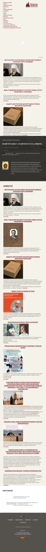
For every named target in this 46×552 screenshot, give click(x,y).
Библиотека (5, 6)
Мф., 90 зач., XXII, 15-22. (14, 154)
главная (10, 519)
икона (38, 162)
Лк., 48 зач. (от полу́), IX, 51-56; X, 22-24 (32, 153)
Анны (25, 169)
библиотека (19, 519)
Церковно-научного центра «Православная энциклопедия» (26, 411)
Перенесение (33, 162)
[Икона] (5, 173)
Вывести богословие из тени (23, 291)
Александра (13, 169)
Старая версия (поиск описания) (10, 26)
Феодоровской (35, 169)
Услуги (4, 19)
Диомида (20, 166)
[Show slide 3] (41, 57)
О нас (4, 8)
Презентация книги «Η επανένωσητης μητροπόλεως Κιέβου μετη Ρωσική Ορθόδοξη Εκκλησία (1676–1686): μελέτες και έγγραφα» (23, 451)
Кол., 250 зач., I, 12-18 (9, 153)
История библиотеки (7, 9)
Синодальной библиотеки (24, 406)
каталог (35, 519)
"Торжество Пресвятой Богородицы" (18, 171)
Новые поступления (7, 5)
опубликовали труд (35, 413)
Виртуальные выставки (8, 17)
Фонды (5, 13)
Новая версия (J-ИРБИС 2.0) (9, 24)
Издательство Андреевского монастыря (12, 27)
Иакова (29, 169)
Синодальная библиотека (23, 531)
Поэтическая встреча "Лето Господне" (23, 322)
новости (8, 186)
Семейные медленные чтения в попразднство (23, 471)
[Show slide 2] (40, 57)
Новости (5, 3)
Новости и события (7, 2)
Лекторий (5, 22)
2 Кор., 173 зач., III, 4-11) (20, 153)
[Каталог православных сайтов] (23, 505)
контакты (23, 522)
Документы (5, 10)
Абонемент (5, 20)
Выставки (5, 16)
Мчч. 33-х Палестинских (33, 166)
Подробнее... (6, 86)
